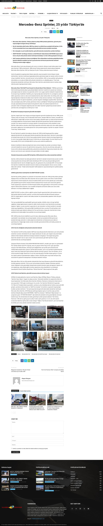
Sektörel (31, 13)
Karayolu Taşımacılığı (16, 404)
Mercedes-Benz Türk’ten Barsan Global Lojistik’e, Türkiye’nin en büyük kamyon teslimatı (54, 487)
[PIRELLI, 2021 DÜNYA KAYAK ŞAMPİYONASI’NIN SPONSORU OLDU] (86, 103)
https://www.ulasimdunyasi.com (28, 380)
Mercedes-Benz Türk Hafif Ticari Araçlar (39, 354)
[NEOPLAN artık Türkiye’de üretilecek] (86, 89)
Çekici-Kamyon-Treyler (49, 490)
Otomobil (41, 13)
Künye (40, 1)
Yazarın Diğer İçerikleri (25, 391)
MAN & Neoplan (14, 474)
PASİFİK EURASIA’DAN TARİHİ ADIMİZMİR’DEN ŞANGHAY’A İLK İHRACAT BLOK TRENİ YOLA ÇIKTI (37, 408)
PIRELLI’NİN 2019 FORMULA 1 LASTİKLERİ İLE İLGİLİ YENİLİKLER (72, 95)
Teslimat (13, 13)
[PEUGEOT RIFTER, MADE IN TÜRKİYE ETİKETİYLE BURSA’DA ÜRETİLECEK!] (5, 487)
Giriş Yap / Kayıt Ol (20, 1)
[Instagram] (95, 1)
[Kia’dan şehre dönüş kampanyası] (73, 103)
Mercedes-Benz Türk (26, 354)
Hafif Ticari (79, 46)
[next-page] (15, 413)
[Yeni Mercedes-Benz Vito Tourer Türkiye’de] (71, 45)
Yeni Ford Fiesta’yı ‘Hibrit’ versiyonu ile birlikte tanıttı (52, 370)
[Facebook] (90, 1)
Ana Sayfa (6, 13)
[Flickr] (93, 1)
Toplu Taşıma (23, 13)
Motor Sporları (70, 92)
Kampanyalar (89, 13)
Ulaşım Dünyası (26, 378)
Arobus (19, 354)
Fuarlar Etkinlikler (48, 474)
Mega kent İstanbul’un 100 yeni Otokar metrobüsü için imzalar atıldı (20, 370)
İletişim (35, 1)
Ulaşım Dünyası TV (52, 13)
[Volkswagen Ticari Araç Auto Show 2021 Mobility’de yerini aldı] (40, 473)
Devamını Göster (79, 75)
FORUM (45, 1)
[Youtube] (100, 1)
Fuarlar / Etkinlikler (76, 13)
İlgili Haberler (15, 391)
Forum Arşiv (29, 1)
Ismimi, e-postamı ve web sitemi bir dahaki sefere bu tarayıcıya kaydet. (30, 448)
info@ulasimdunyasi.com (38, 518)
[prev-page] (12, 413)
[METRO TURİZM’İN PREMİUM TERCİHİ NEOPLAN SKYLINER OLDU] (5, 473)
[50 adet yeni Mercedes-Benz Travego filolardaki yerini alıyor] (40, 480)
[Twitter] (98, 1)
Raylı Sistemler (32, 404)
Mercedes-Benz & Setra (49, 481)
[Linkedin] (61, 31)
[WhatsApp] (57, 31)
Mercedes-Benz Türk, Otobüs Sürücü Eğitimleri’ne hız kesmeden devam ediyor (83, 62)
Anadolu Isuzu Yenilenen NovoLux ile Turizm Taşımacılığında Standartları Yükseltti (54, 408)
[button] (101, 13)
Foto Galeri (63, 13)
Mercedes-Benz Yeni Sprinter (54, 354)
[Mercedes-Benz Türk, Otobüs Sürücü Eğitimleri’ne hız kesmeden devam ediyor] (71, 62)
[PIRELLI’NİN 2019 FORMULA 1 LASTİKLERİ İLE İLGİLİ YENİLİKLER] (73, 89)
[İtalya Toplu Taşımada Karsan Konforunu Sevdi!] (71, 70)
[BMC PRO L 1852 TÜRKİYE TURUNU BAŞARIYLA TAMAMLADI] (19, 399)
